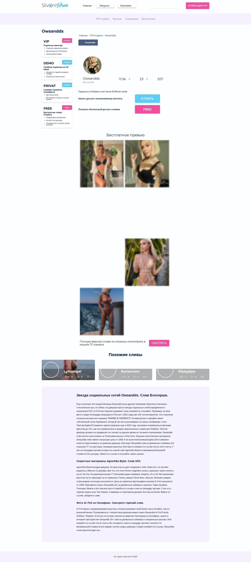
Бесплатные (148, 19)
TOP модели (102, 19)
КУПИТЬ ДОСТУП (197, 5)
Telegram (104, 5)
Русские (117, 19)
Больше (67, 41)
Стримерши (131, 19)
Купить (147, 98)
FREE (67, 108)
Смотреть (159, 343)
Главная (87, 5)
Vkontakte (125, 5)
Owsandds (90, 42)
